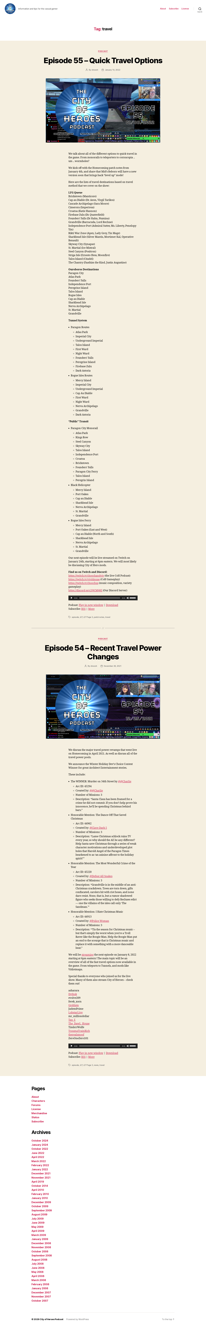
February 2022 (40, 1165)
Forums (35, 1105)
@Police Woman (99, 921)
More (91, 609)
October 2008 (39, 1251)
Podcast (103, 51)
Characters (38, 1100)
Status (35, 1117)
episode (75, 617)
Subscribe (174, 8)
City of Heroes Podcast (51, 1319)
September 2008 (41, 1255)
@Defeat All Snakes (101, 876)
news (96, 1065)
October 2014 (39, 1185)
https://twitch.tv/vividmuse (84, 579)
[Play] (71, 598)
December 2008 (41, 1243)
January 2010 (39, 1198)
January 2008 (39, 1288)
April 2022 (37, 1157)
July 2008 (37, 1263)
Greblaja (73, 1005)
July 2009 (37, 1218)
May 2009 (37, 1226)
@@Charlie (124, 781)
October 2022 (39, 1148)
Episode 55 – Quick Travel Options (103, 60)
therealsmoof (76, 1034)
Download (112, 605)
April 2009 (37, 1230)
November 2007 (41, 1296)
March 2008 (38, 1280)
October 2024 (39, 1140)
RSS (83, 609)
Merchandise (39, 1113)
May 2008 (37, 1271)
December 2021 (41, 1173)
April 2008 (37, 1276)
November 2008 (41, 1247)
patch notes (99, 617)
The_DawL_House (79, 1023)
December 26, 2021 (112, 666)
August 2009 (39, 1214)
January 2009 (39, 1239)
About (163, 8)
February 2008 (40, 1284)
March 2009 (38, 1235)
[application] (103, 598)
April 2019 (37, 1181)
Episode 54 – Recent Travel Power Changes (103, 652)
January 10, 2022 (112, 70)
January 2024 (39, 1144)
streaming (88, 954)
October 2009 (39, 1206)
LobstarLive (75, 1012)
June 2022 (37, 1153)
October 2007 (39, 1300)
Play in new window (91, 605)
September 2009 (41, 1210)
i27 (81, 617)
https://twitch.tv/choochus (83, 583)
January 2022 (39, 1169)
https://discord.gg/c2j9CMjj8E (85, 590)
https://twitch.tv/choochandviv (86, 575)
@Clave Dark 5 (98, 827)
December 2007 (41, 1292)
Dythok (72, 994)
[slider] (133, 598)
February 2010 (40, 1194)
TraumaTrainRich (79, 1031)
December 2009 (41, 1202)
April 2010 (37, 1189)
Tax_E (71, 1020)
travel (107, 617)
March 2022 (38, 1161)
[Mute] (128, 598)
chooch (95, 70)
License (185, 8)
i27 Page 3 (88, 617)
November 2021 (41, 1177)
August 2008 (39, 1259)
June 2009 (37, 1222)
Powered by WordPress (77, 1319)
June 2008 (37, 1267)
